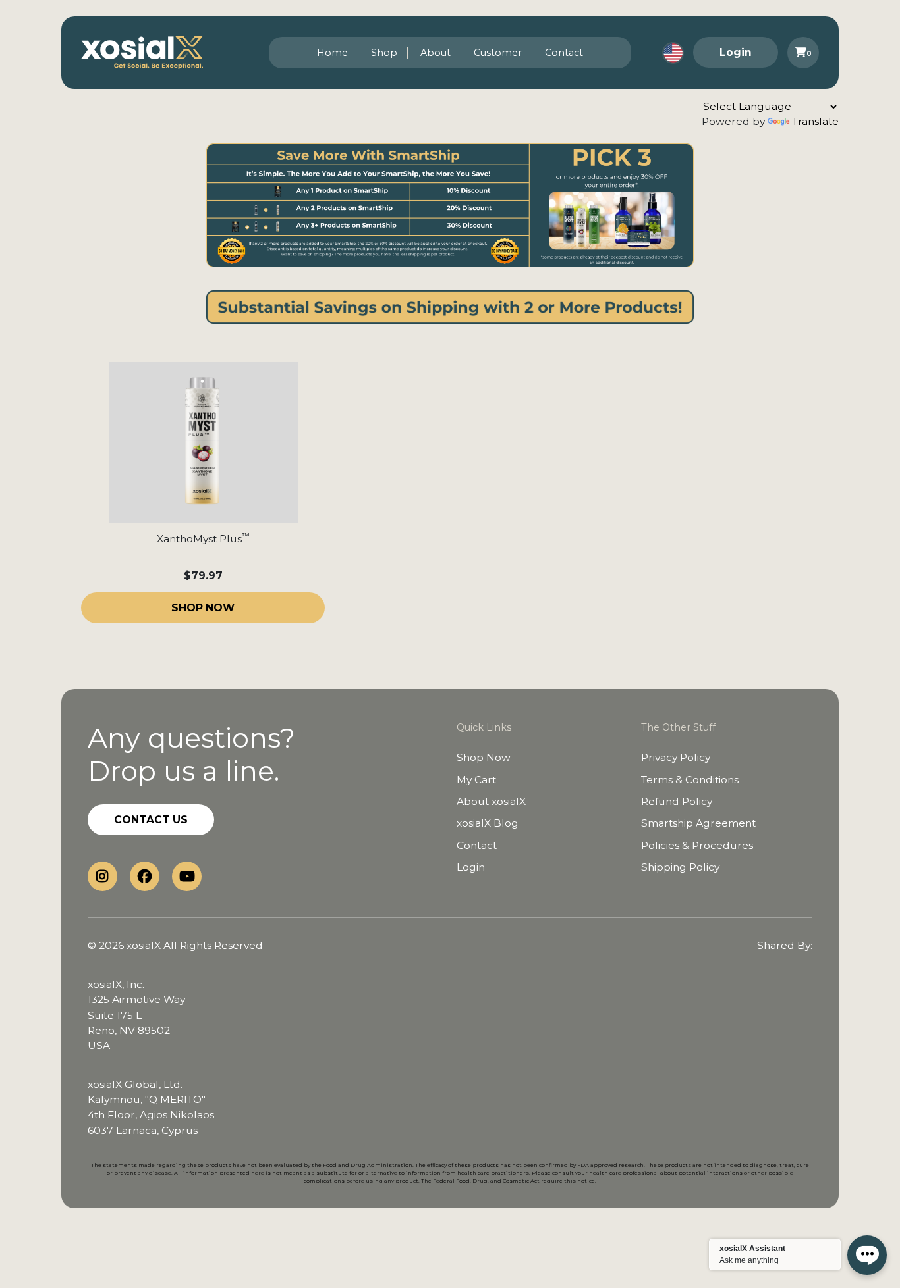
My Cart (476, 779)
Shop (384, 53)
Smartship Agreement (698, 823)
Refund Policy (676, 801)
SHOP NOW (203, 608)
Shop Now (484, 757)
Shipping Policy (680, 867)
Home (332, 53)
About (435, 53)
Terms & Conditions (690, 779)
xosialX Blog (488, 823)
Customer (498, 53)
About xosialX (491, 801)
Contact (564, 53)
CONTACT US (151, 819)
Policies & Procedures (697, 845)
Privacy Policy (675, 757)
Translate (815, 121)
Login (735, 52)
